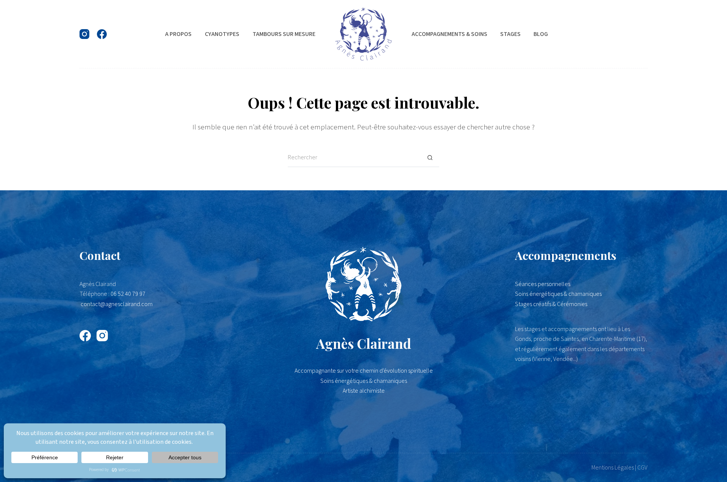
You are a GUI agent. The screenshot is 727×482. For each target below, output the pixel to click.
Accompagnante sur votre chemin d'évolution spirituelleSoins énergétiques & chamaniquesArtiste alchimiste (364, 381)
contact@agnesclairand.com (117, 304)
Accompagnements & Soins (449, 34)
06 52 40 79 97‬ (128, 294)
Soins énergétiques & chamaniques (558, 294)
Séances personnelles (542, 284)
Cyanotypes (222, 34)
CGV (642, 467)
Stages (510, 34)
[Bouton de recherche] (429, 157)
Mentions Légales (612, 467)
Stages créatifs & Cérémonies (551, 304)
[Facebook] (102, 34)
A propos (178, 34)
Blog (541, 34)
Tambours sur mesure (284, 34)
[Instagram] (84, 34)
